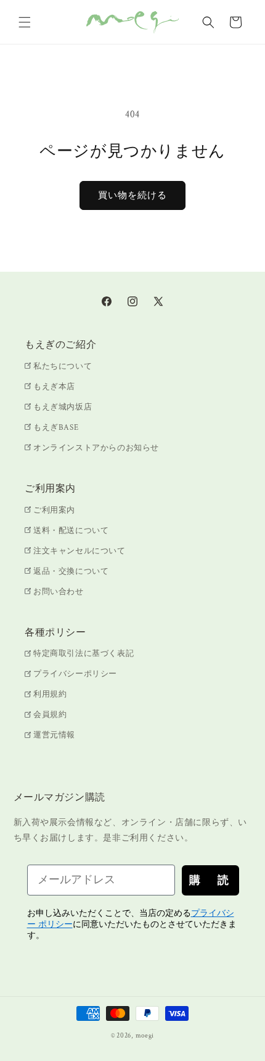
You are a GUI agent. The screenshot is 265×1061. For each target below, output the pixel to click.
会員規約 (50, 715)
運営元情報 (54, 735)
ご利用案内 (54, 510)
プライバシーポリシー (75, 674)
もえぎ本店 (54, 387)
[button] (24, 22)
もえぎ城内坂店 (62, 407)
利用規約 (50, 694)
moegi (145, 1035)
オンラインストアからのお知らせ (96, 448)
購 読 (210, 880)
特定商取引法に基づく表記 (83, 653)
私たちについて (62, 366)
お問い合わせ (58, 592)
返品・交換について (70, 571)
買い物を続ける (132, 195)
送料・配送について (70, 531)
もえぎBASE (55, 427)
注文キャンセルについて (79, 551)
